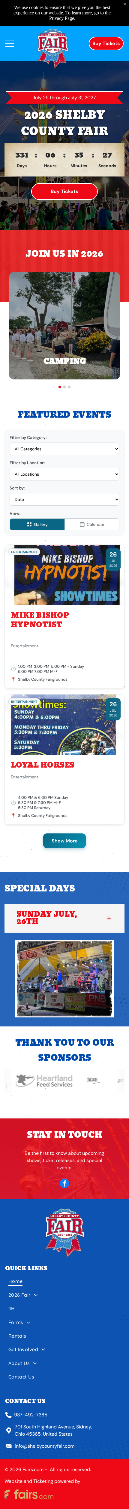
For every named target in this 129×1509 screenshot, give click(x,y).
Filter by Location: (27, 462)
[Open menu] (9, 43)
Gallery (41, 524)
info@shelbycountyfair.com (44, 1446)
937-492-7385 (30, 1415)
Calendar (95, 524)
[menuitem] (64, 1283)
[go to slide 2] (64, 387)
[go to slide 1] (59, 387)
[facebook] (64, 1184)
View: (15, 513)
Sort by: (17, 488)
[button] (64, 918)
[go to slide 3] (69, 387)
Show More (64, 841)
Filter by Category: (28, 437)
